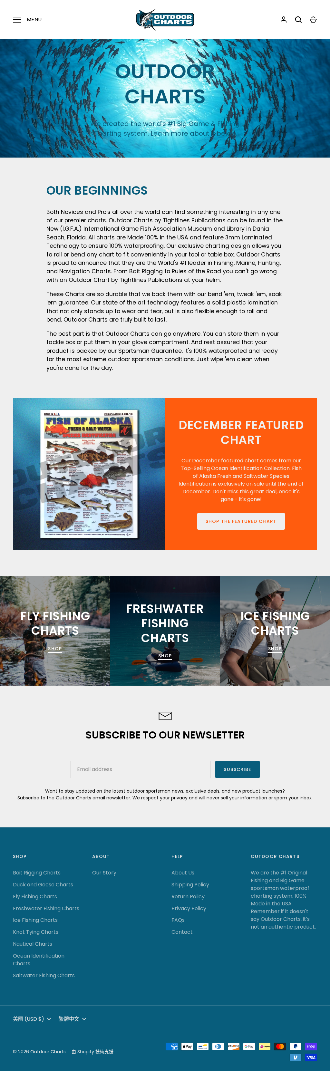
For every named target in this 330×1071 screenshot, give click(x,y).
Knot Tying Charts (35, 932)
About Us (182, 872)
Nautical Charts (32, 944)
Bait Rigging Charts (37, 872)
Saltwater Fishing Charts (44, 975)
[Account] (284, 20)
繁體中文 (69, 1019)
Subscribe (237, 769)
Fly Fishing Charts (35, 896)
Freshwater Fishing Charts (46, 908)
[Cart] (313, 20)
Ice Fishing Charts (35, 920)
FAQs (178, 920)
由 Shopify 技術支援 (92, 1051)
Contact (182, 932)
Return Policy (188, 896)
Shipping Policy (190, 884)
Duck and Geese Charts (43, 884)
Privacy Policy (188, 908)
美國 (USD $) (28, 1019)
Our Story (104, 872)
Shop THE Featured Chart (241, 521)
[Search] (298, 20)
